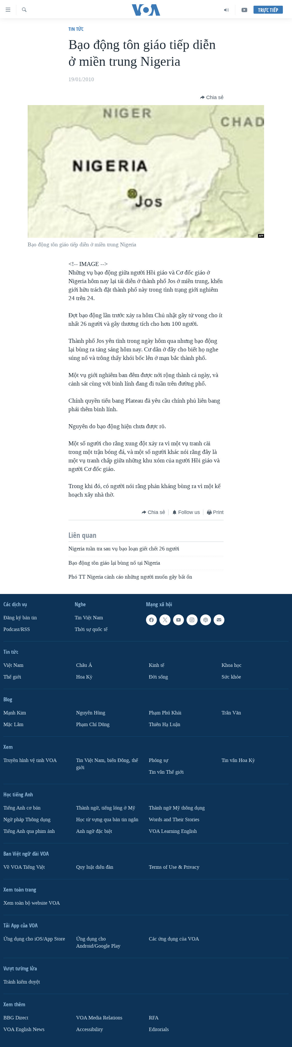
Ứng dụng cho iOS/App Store (34, 939)
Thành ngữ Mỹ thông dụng (177, 808)
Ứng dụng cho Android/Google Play (98, 942)
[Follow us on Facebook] (151, 619)
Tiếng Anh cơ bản (21, 808)
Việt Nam (13, 665)
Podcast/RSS (16, 629)
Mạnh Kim (14, 713)
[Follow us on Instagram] (191, 619)
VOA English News (23, 1029)
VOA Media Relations (99, 1018)
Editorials (159, 1029)
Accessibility (89, 1029)
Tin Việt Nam (89, 617)
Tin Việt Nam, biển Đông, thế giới (107, 764)
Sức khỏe (231, 677)
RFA (154, 1018)
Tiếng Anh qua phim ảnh (29, 831)
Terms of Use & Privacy (174, 867)
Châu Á (84, 665)
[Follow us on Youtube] (178, 619)
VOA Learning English (173, 831)
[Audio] (226, 10)
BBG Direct (15, 1018)
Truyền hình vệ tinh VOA (30, 760)
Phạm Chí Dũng (93, 724)
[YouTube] (244, 10)
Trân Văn (231, 713)
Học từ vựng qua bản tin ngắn (107, 819)
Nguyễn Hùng (90, 713)
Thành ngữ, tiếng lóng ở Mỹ (105, 808)
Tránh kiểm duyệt (21, 982)
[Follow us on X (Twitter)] (164, 619)
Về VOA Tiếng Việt (24, 867)
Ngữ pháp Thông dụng (26, 819)
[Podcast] (205, 619)
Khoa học (232, 665)
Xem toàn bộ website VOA (31, 903)
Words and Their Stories (174, 819)
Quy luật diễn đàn (94, 867)
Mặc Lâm (13, 724)
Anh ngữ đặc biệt (94, 831)
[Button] (212, 97)
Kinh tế (156, 665)
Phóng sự (158, 760)
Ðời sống (158, 677)
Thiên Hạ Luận (164, 724)
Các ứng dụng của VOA (174, 939)
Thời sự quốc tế (91, 629)
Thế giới (12, 677)
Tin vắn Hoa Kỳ (238, 760)
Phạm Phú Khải (165, 713)
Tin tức (76, 29)
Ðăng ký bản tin (20, 617)
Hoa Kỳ (84, 677)
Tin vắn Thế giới (166, 772)
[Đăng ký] (219, 619)
